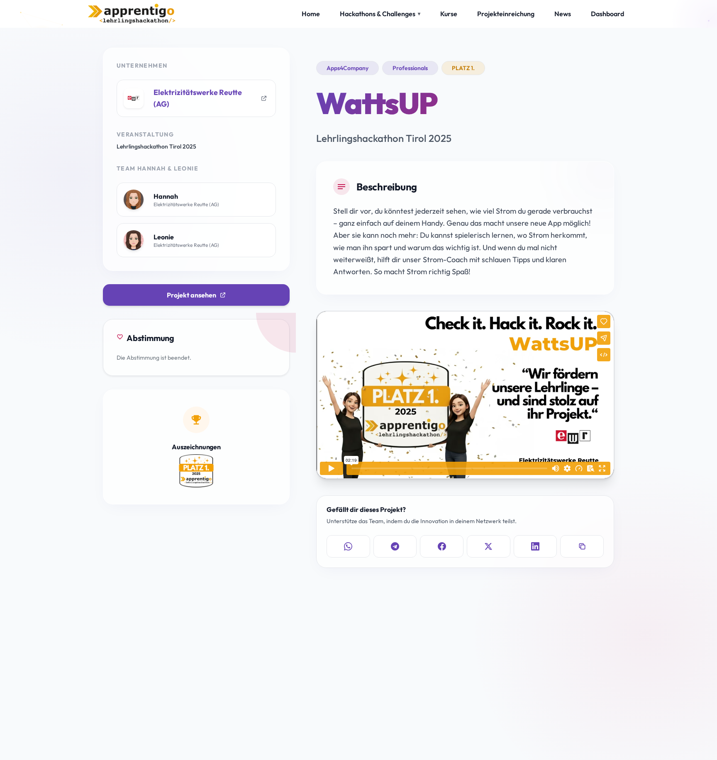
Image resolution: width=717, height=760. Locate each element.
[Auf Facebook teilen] (441, 546)
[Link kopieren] (582, 546)
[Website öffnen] (264, 98)
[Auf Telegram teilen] (395, 546)
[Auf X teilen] (488, 546)
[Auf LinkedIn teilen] (535, 546)
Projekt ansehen (191, 295)
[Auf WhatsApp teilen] (348, 546)
